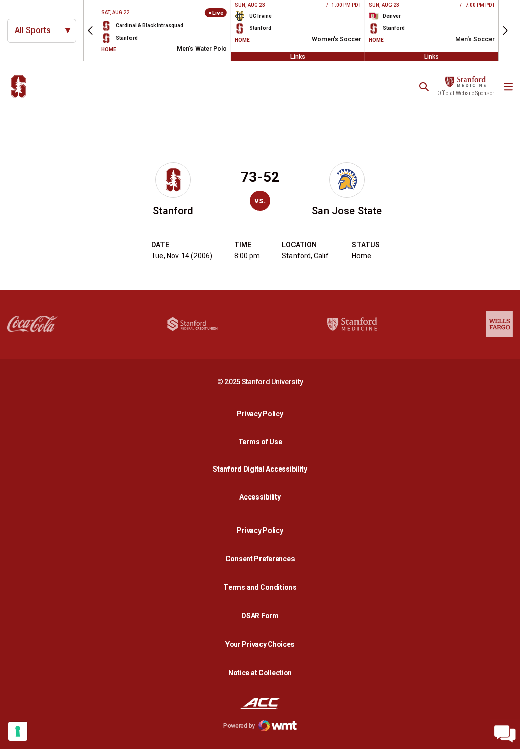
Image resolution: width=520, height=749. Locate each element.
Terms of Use (260, 442)
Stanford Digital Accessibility (262, 468)
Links (297, 56)
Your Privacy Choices (260, 644)
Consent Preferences (260, 559)
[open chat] (505, 734)
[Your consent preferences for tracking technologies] (17, 731)
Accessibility (262, 496)
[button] (90, 30)
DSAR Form (259, 616)
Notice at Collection (260, 673)
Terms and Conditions (259, 587)
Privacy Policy (262, 413)
